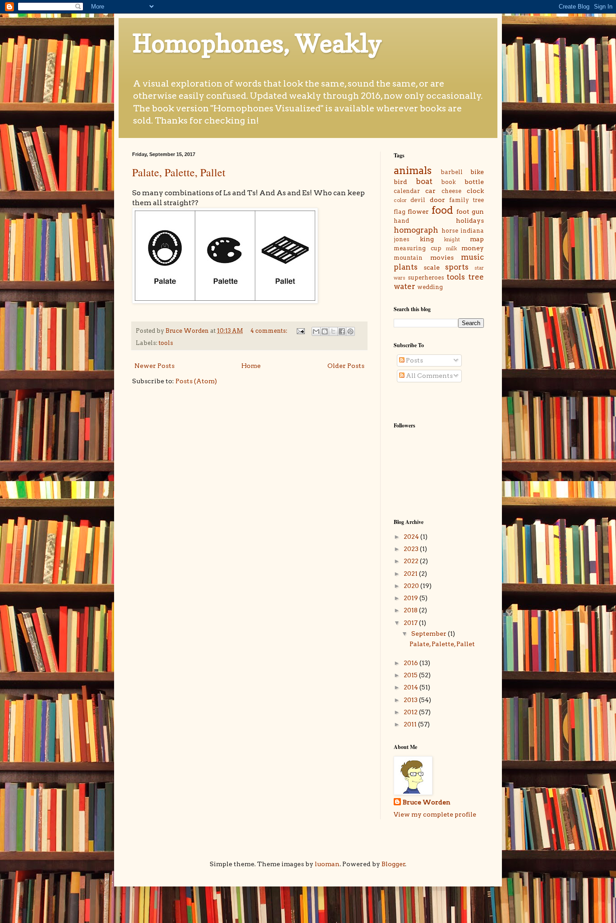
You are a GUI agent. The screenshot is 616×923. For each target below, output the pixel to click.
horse (449, 230)
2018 (411, 610)
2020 (412, 585)
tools (166, 343)
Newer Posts (154, 365)
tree (476, 276)
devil (417, 200)
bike (477, 171)
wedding (430, 287)
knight (452, 239)
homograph (416, 229)
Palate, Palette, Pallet (178, 172)
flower (418, 211)
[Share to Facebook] (341, 331)
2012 (411, 712)
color (400, 200)
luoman (327, 864)
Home (251, 365)
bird (400, 181)
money (472, 248)
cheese (451, 191)
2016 (411, 662)
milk (451, 248)
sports (457, 266)
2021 (411, 573)
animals (413, 170)
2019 (411, 598)
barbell (452, 172)
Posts (414, 360)
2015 (411, 675)
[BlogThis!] (324, 331)
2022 (412, 561)
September (429, 633)
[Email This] (316, 331)
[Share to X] (333, 331)
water (404, 286)
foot (462, 211)
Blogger (393, 864)
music (472, 257)
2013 (411, 699)
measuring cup (417, 248)
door (437, 199)
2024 (412, 536)
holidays (470, 220)
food (442, 210)
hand (401, 220)
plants (406, 266)
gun (478, 211)
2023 (412, 548)
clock (475, 190)
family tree (466, 200)
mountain (408, 257)
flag (399, 211)
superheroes (426, 277)
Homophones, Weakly (257, 43)
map (477, 239)
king (427, 239)
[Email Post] (300, 330)
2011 (411, 724)
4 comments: (269, 330)
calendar (407, 191)
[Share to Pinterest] (350, 331)
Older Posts (345, 365)
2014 (411, 687)
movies (442, 257)
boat (424, 181)
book (448, 182)
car (430, 190)
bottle (474, 181)
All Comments (429, 375)
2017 (411, 622)
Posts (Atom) (196, 381)
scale (431, 267)
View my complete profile (435, 814)
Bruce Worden (427, 802)
